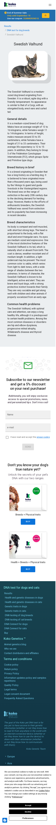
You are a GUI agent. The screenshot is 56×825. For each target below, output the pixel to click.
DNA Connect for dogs (16, 624)
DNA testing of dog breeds (19, 615)
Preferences (28, 818)
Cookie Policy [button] (44, 791)
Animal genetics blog (15, 644)
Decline (28, 812)
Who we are (10, 648)
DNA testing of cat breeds (18, 619)
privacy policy (43, 437)
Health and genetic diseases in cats (23, 602)
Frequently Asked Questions (19, 698)
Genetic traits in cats (15, 611)
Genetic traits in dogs (16, 606)
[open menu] (50, 5)
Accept (28, 805)
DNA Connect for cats (15, 628)
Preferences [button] (17, 797)
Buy (6, 632)
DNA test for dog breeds (18, 30)
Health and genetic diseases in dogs (24, 597)
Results (7, 26)
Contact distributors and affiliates (21, 653)
